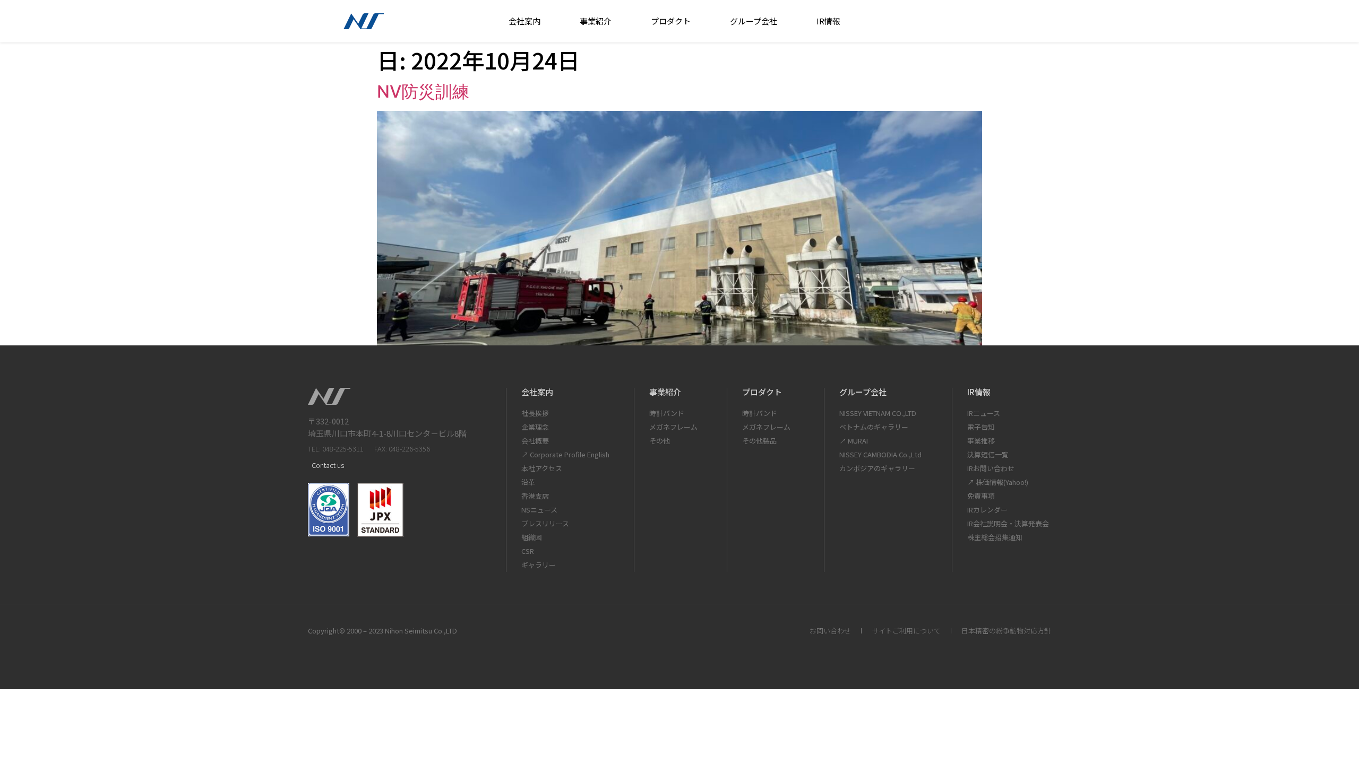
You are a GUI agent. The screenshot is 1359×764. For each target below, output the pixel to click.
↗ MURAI (853, 441)
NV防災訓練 (423, 91)
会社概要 (535, 441)
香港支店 (535, 496)
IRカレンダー (987, 510)
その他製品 (759, 441)
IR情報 (828, 21)
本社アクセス (541, 468)
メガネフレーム (673, 427)
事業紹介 (596, 21)
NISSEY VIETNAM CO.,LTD (877, 413)
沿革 (528, 482)
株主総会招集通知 (994, 537)
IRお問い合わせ (990, 468)
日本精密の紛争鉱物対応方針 (1006, 631)
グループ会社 (753, 21)
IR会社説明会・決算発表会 (1008, 523)
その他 (659, 441)
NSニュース (539, 510)
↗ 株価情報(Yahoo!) (997, 482)
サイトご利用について (906, 631)
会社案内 (524, 21)
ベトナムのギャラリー (873, 427)
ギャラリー (538, 565)
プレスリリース (545, 523)
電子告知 (981, 427)
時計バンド (666, 413)
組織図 (531, 537)
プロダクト (671, 21)
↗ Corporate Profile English (565, 454)
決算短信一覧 (988, 454)
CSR (527, 551)
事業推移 (981, 441)
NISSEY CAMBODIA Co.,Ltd (880, 454)
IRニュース (983, 413)
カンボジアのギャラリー (877, 468)
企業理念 (535, 427)
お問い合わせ (830, 631)
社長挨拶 (535, 413)
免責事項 (981, 496)
